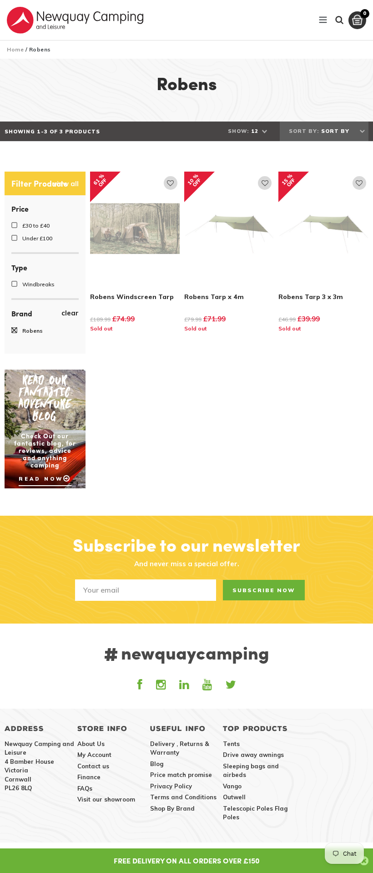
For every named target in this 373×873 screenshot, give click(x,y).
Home (15, 49)
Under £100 (36, 238)
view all (66, 184)
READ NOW (41, 479)
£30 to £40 (35, 225)
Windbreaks (38, 284)
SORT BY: (304, 131)
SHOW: (238, 131)
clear (70, 313)
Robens (32, 330)
